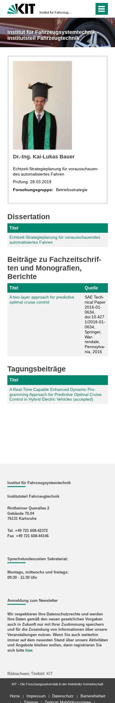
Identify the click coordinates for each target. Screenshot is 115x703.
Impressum (36, 696)
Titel (13, 227)
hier (28, 650)
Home (15, 696)
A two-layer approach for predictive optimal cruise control (41, 299)
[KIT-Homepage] (21, 8)
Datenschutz (63, 696)
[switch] (79, 9)
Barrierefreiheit (92, 696)
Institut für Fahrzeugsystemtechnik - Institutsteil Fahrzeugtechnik (56, 12)
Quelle (91, 287)
